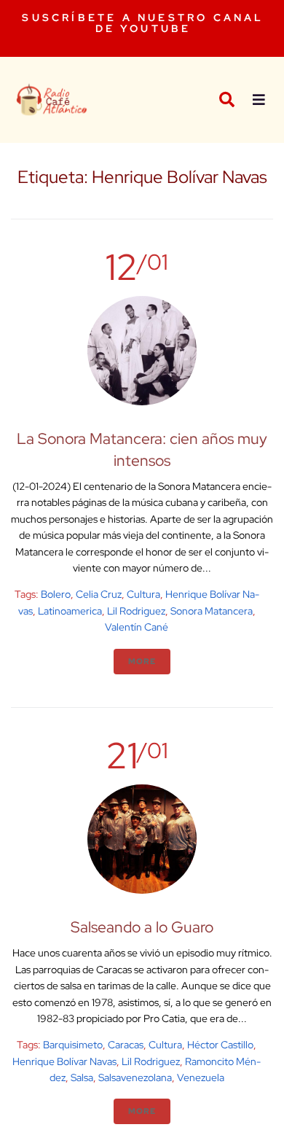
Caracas (125, 1044)
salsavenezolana (135, 1077)
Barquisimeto (73, 1044)
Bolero (56, 594)
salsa (82, 1077)
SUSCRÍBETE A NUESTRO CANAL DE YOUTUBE (143, 23)
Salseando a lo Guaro (142, 927)
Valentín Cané (136, 627)
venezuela (200, 1077)
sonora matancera (211, 610)
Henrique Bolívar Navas (64, 1061)
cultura (143, 594)
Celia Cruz (99, 594)
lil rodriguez (136, 610)
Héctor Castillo (220, 1044)
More (142, 661)
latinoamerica (70, 610)
